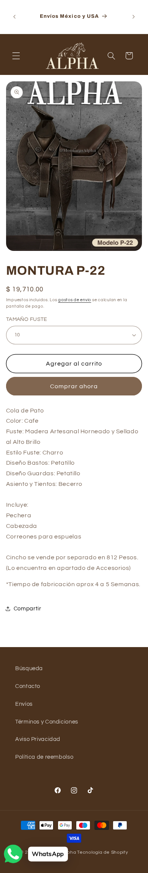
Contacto (27, 686)
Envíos (24, 704)
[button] (16, 55)
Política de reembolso (44, 757)
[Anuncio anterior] (14, 16)
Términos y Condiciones (46, 722)
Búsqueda (29, 668)
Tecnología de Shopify (102, 852)
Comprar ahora (74, 386)
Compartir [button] (27, 609)
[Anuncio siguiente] (133, 16)
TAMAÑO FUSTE (26, 319)
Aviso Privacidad (37, 739)
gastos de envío (74, 300)
